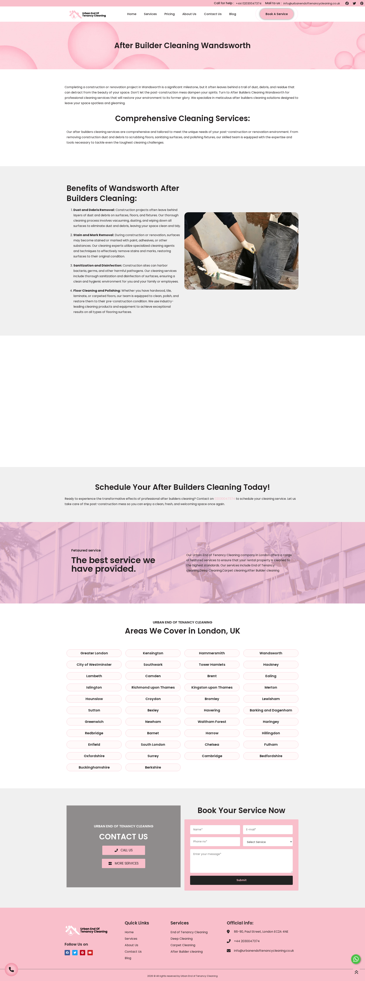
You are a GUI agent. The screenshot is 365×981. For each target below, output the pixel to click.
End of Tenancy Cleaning (189, 932)
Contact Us (213, 14)
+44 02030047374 (248, 3)
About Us (189, 14)
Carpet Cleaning (183, 945)
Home (131, 14)
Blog (232, 14)
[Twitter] (354, 3)
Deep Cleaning (182, 938)
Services (150, 14)
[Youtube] (90, 952)
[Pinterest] (362, 3)
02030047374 (224, 498)
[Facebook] (347, 3)
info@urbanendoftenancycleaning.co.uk (311, 3)
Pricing (169, 14)
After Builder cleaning (187, 951)
